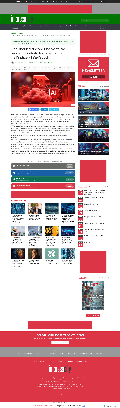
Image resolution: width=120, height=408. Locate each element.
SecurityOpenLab (53, 2)
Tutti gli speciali (103, 86)
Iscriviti (70, 166)
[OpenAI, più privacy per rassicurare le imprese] (52, 253)
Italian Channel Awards (69, 2)
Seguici (70, 179)
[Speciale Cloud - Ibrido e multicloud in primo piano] (93, 149)
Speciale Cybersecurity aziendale (90, 140)
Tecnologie (39, 26)
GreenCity (62, 353)
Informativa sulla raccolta (43, 406)
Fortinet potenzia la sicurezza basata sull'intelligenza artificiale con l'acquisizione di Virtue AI (68, 219)
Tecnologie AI (59, 26)
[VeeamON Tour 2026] (93, 108)
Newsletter (103, 28)
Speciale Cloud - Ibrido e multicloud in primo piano (91, 152)
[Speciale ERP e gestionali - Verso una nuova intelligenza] (93, 122)
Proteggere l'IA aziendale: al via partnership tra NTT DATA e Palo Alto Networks (67, 241)
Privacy (63, 395)
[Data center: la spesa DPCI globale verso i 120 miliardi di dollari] (68, 253)
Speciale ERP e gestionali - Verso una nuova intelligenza (91, 125)
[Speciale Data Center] (93, 95)
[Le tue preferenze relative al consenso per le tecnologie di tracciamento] (111, 406)
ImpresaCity (41, 2)
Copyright (70, 361)
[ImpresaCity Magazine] (93, 295)
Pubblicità (79, 361)
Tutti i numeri (104, 278)
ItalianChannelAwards (87, 353)
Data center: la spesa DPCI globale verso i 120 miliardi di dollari (67, 262)
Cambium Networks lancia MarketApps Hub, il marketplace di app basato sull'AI (17, 241)
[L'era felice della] (35, 208)
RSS (85, 361)
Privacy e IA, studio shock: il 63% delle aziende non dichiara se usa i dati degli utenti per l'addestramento (51, 241)
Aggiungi (69, 172)
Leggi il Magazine (93, 315)
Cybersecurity (49, 26)
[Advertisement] (60, 325)
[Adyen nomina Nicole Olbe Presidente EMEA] (35, 253)
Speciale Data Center (86, 99)
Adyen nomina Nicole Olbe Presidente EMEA (34, 261)
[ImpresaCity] (22, 19)
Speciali (42, 361)
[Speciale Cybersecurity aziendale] (93, 135)
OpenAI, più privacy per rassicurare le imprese (51, 261)
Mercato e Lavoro (84, 26)
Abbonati (69, 186)
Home (15, 33)
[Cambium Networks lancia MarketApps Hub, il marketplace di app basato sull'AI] (18, 231)
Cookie (56, 395)
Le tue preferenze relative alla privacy (68, 406)
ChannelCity (30, 2)
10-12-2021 (33, 62)
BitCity (19, 353)
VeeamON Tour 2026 (86, 113)
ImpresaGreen (72, 353)
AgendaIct (99, 353)
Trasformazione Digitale (19, 26)
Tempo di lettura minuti (46, 62)
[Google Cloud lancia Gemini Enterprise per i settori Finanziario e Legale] (52, 208)
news (21, 33)
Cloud (31, 26)
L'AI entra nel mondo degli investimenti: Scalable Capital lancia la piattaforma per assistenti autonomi (18, 219)
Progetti (68, 26)
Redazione (60, 361)
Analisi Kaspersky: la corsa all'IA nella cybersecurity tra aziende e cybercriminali (18, 263)
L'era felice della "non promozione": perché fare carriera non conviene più (34, 217)
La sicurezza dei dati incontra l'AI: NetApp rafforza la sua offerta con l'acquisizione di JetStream (34, 241)
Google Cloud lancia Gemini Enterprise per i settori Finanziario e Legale (51, 217)
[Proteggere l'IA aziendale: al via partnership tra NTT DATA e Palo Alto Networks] (68, 231)
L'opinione (15, 28)
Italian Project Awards (86, 2)
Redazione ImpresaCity (21, 62)
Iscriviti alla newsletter (60, 343)
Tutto (107, 187)
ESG (75, 26)
